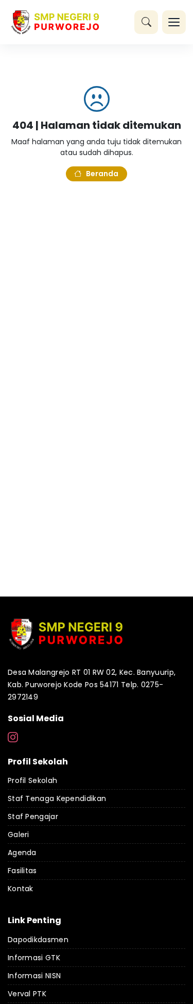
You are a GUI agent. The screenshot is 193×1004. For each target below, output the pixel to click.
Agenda (22, 852)
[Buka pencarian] (146, 22)
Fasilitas (22, 870)
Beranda (102, 173)
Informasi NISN (34, 976)
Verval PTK (27, 994)
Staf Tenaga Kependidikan (57, 798)
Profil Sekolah (32, 780)
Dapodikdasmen (38, 939)
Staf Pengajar (33, 816)
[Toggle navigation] (174, 22)
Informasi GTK (34, 957)
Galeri (18, 834)
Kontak (20, 888)
